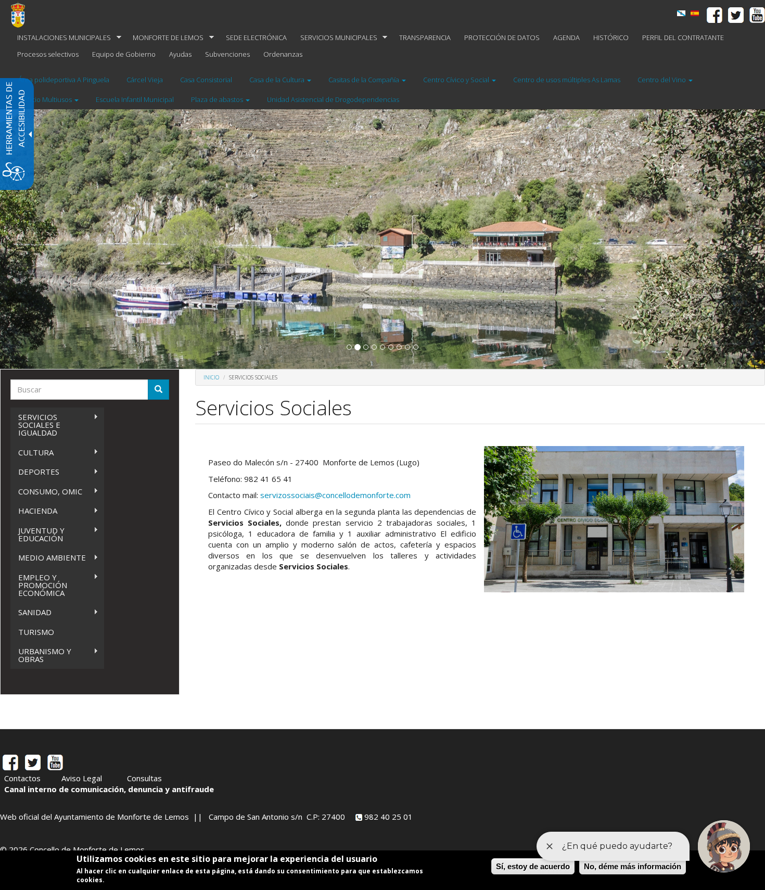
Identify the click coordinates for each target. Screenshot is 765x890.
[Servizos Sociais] (681, 13)
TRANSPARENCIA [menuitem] (425, 37)
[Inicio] (21, 15)
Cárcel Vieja (144, 79)
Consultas (144, 778)
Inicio (211, 377)
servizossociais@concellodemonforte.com (335, 495)
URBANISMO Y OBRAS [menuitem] (40, 655)
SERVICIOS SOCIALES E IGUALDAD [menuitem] (35, 425)
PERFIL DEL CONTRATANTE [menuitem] (683, 37)
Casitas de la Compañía (364, 79)
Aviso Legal (81, 778)
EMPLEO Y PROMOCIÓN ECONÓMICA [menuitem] (38, 585)
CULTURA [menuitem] (32, 452)
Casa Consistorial (206, 79)
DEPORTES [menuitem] (34, 471)
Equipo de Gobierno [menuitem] (124, 54)
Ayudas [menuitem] (180, 54)
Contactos (22, 778)
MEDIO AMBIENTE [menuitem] (48, 557)
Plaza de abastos (218, 99)
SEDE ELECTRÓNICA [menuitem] (256, 37)
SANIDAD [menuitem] (31, 612)
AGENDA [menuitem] (566, 37)
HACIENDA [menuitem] (33, 510)
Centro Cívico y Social (457, 79)
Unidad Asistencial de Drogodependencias (333, 99)
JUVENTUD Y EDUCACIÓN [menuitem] (37, 534)
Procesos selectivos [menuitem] (48, 54)
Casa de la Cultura (277, 79)
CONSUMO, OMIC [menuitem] (46, 491)
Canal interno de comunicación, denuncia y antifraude (109, 789)
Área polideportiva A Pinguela (63, 79)
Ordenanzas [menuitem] (282, 54)
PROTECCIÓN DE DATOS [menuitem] (502, 37)
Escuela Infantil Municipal (135, 99)
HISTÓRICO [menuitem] (611, 37)
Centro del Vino (662, 79)
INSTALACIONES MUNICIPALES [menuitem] (60, 38)
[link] (695, 13)
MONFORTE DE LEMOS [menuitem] (164, 38)
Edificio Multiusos (45, 99)
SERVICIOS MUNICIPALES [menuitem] (335, 38)
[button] (349, 347)
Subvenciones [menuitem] (227, 54)
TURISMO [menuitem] (36, 632)
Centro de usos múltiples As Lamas (566, 79)
